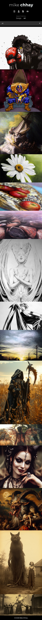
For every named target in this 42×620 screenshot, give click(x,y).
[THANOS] (21, 90)
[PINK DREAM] (21, 225)
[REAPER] (21, 392)
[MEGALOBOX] (21, 48)
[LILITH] (21, 466)
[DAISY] (21, 168)
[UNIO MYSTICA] (21, 270)
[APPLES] (21, 196)
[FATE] (21, 316)
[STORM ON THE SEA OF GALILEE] (21, 133)
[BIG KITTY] (21, 562)
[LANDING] (21, 435)
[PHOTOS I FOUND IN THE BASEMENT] (21, 604)
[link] (19, 18)
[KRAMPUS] (21, 509)
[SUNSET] (21, 345)
